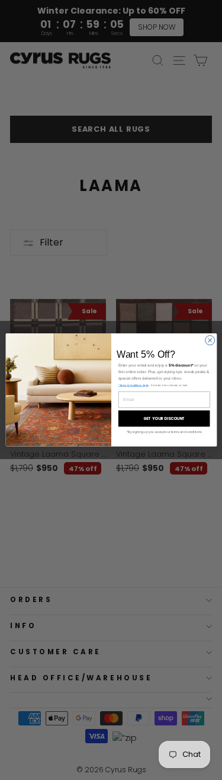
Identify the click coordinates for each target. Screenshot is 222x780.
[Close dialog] (209, 340)
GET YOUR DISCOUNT (163, 418)
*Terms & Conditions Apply (133, 385)
